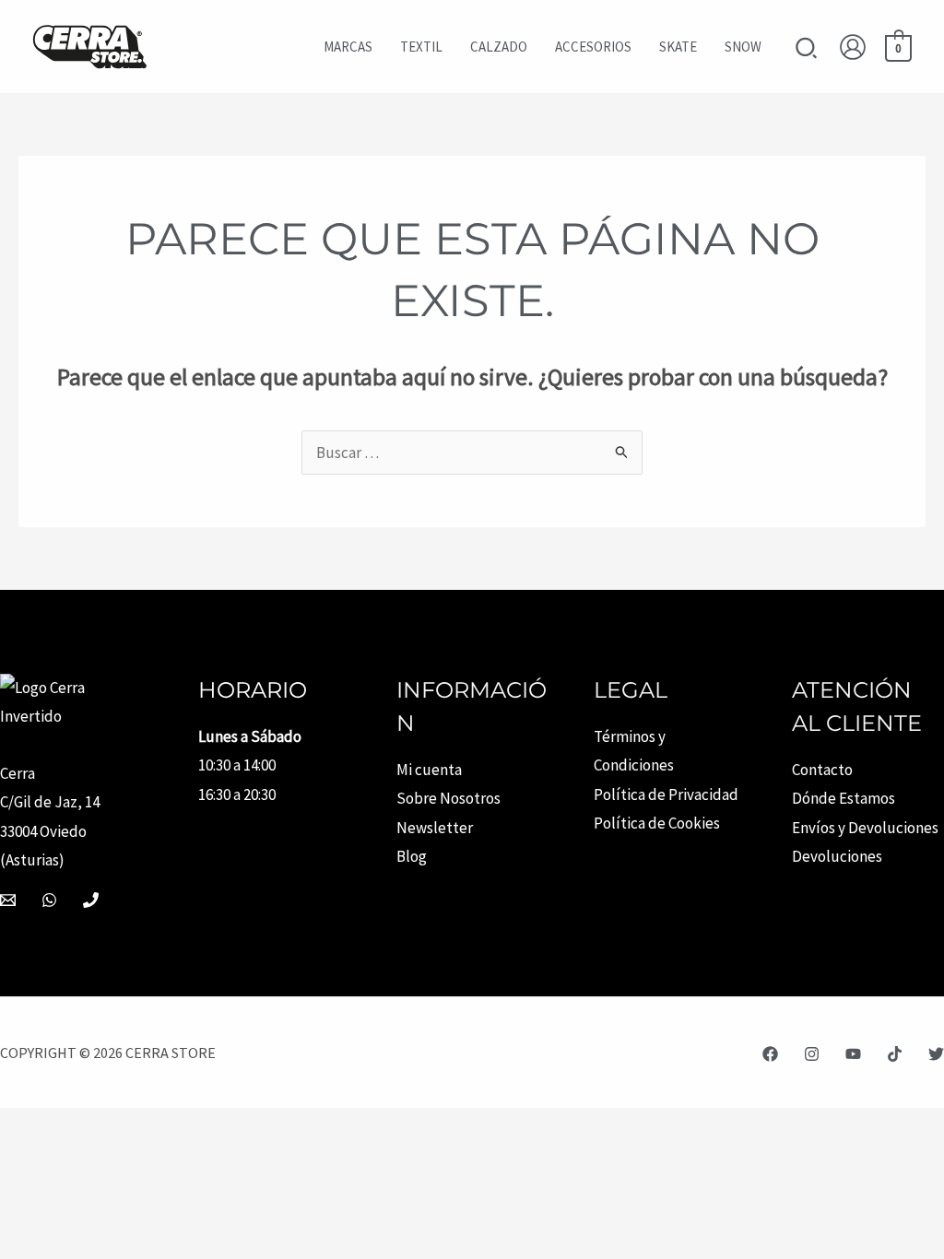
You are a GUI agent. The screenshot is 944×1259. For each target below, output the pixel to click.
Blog (411, 856)
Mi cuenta (429, 769)
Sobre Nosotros (448, 798)
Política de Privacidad (666, 794)
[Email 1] (8, 900)
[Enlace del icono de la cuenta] (853, 47)
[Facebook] (770, 1054)
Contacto (822, 769)
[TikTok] (895, 1054)
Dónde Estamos (843, 798)
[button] (807, 50)
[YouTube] (853, 1054)
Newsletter (434, 828)
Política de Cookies (657, 823)
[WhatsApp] (49, 900)
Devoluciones (837, 856)
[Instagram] (812, 1054)
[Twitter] (936, 1054)
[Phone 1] (91, 900)
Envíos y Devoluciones (865, 828)
